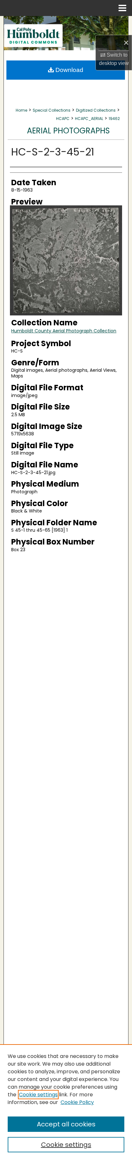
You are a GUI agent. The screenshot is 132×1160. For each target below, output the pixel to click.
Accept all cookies (66, 1124)
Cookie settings (38, 1094)
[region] (66, 1102)
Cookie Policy (77, 1102)
